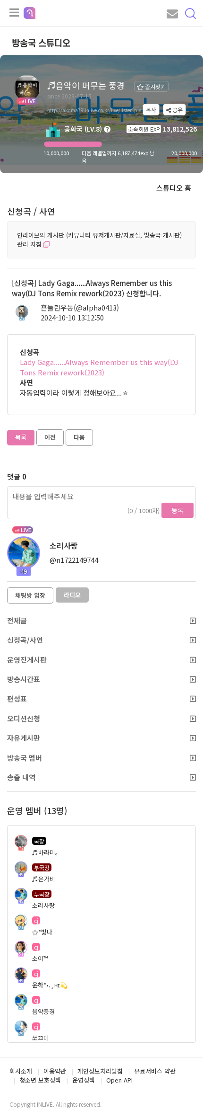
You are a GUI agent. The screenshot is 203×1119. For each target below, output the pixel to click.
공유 (177, 110)
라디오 (72, 594)
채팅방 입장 (30, 595)
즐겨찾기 (155, 86)
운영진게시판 (27, 660)
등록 (177, 510)
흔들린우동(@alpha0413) (80, 307)
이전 (50, 437)
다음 (79, 437)
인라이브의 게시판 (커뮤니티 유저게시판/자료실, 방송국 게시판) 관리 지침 (99, 240)
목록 (20, 437)
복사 (151, 110)
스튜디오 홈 (173, 188)
